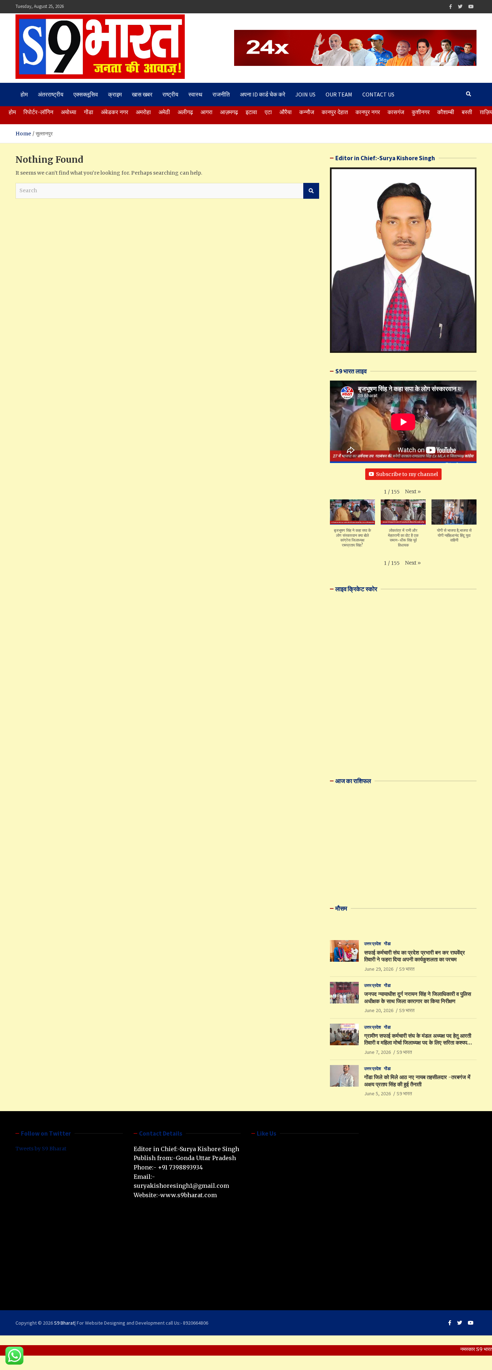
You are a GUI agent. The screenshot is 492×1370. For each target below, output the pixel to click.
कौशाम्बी (445, 112)
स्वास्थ (195, 94)
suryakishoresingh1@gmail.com (181, 1185)
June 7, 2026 (377, 1052)
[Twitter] (460, 6)
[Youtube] (471, 6)
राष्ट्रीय (170, 94)
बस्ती (467, 112)
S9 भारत (407, 969)
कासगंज (396, 112)
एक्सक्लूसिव (85, 94)
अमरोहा (143, 112)
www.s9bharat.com (188, 1195)
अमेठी (164, 112)
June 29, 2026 (378, 969)
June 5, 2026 (377, 1093)
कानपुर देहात (335, 112)
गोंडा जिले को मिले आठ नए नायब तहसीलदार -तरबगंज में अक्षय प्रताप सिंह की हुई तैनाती (417, 1081)
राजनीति (221, 94)
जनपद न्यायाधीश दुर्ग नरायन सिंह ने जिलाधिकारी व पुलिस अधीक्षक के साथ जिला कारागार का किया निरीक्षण (417, 998)
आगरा (207, 112)
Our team (339, 94)
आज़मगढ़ (229, 112)
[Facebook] (450, 6)
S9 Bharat (64, 1323)
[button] (412, 491)
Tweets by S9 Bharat (40, 1148)
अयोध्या (68, 112)
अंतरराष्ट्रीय (50, 94)
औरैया (285, 112)
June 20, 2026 (378, 1010)
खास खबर (142, 94)
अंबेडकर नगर (114, 112)
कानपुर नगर (367, 112)
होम (24, 94)
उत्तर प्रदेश (372, 943)
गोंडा (88, 112)
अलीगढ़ (185, 112)
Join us (305, 94)
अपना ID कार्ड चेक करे (262, 94)
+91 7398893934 (180, 1167)
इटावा (251, 112)
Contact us (378, 94)
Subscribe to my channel (407, 474)
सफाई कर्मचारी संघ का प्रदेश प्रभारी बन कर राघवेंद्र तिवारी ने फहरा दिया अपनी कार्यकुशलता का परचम (414, 956)
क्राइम (115, 94)
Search (311, 191)
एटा (268, 112)
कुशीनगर (421, 112)
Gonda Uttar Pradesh (206, 1158)
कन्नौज (306, 112)
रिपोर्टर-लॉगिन (38, 112)
